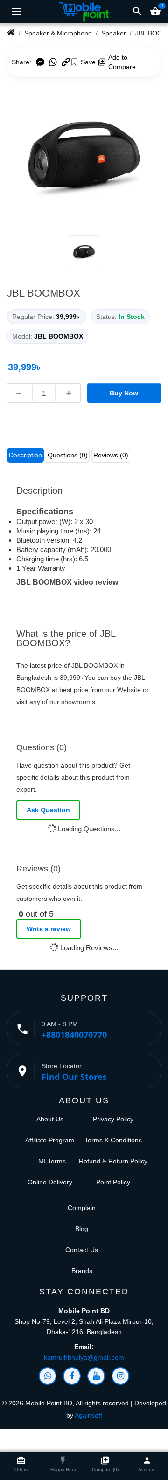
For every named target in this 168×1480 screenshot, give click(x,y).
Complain (82, 1207)
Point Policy (113, 1182)
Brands (81, 1270)
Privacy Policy (113, 1119)
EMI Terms (50, 1161)
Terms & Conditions (113, 1140)
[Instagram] (120, 1376)
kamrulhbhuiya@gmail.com (84, 1357)
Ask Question (48, 810)
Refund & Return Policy (113, 1161)
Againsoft (88, 1415)
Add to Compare (122, 62)
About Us (49, 1119)
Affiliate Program (49, 1140)
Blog (81, 1228)
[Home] (11, 33)
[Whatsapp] (47, 1376)
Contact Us (81, 1249)
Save (88, 62)
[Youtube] (96, 1376)
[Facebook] (72, 1376)
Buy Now (124, 393)
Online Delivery (50, 1182)
